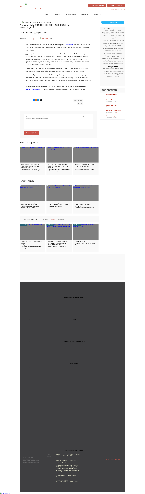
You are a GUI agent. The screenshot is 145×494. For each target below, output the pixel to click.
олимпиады (105, 63)
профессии (115, 51)
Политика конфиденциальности (31, 462)
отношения (106, 48)
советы (121, 46)
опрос (115, 61)
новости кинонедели (118, 63)
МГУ (109, 32)
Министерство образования (108, 68)
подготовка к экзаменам (109, 55)
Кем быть (57, 15)
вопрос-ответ (117, 37)
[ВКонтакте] (34, 100)
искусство (107, 50)
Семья (122, 37)
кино (111, 40)
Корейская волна (110, 76)
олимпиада (119, 29)
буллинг (117, 64)
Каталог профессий (108, 38)
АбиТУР (46, 15)
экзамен (104, 37)
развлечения (105, 32)
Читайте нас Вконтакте (117, 5)
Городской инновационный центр (74, 428)
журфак (105, 73)
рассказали (69, 45)
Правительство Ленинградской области (74, 341)
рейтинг (114, 40)
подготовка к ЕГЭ (112, 45)
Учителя (115, 38)
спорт (118, 56)
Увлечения (85, 15)
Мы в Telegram (113, 22)
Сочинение (116, 48)
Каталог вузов (118, 50)
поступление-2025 (106, 35)
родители (104, 40)
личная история (112, 69)
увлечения (120, 38)
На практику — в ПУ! (114, 46)
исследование (114, 28)
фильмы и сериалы (118, 73)
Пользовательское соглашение (31, 460)
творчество (105, 61)
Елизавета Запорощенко (113, 110)
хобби (117, 40)
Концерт (119, 30)
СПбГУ (112, 32)
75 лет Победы (118, 53)
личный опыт (106, 46)
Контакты (49, 456)
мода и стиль (112, 53)
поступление (113, 66)
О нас (48, 454)
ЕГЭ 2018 (112, 50)
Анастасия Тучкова (32, 39)
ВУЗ (108, 40)
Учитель (109, 56)
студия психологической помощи (74, 450)
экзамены (122, 74)
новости (107, 29)
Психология (114, 60)
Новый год (113, 35)
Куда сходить (107, 60)
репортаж (122, 32)
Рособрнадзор (106, 71)
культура (117, 68)
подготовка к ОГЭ (113, 30)
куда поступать (106, 43)
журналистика (119, 55)
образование (119, 69)
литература (110, 73)
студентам (111, 61)
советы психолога (107, 41)
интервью (111, 63)
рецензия (106, 69)
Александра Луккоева (112, 116)
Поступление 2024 (120, 35)
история (122, 40)
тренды (113, 56)
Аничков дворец (74, 363)
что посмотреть (106, 74)
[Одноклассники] (36, 100)
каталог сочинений (111, 65)
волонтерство (119, 33)
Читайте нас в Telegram (97, 5)
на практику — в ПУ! (114, 74)
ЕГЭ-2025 (106, 53)
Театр (113, 41)
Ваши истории (71, 15)
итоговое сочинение (107, 58)
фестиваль (120, 61)
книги (110, 51)
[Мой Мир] (38, 100)
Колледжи (117, 76)
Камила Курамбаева (112, 99)
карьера (121, 48)
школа (122, 58)
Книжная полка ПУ (116, 58)
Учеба (118, 43)
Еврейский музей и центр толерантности (74, 275)
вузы (122, 43)
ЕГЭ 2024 (106, 33)
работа (111, 48)
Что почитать (113, 71)
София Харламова (111, 105)
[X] (41, 100)
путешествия (113, 43)
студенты (117, 32)
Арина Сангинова (111, 94)
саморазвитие (110, 37)
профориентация (120, 71)
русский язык (106, 51)
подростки (120, 60)
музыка (121, 68)
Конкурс (106, 30)
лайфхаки (119, 45)
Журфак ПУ (97, 15)
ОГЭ (106, 45)
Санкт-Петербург (118, 41)
